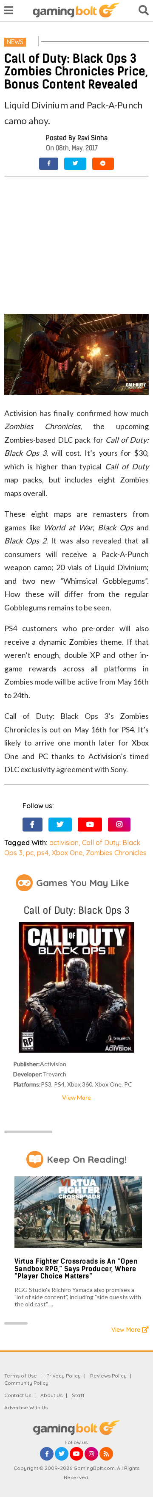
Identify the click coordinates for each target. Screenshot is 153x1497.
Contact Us (17, 1395)
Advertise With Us (26, 1407)
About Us (51, 1395)
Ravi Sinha (92, 138)
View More (76, 1097)
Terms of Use (20, 1375)
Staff (78, 1395)
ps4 (42, 852)
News (15, 42)
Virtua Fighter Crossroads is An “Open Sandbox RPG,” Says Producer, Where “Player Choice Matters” (76, 1268)
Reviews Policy (108, 1375)
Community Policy (26, 1383)
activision (64, 842)
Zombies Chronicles (116, 852)
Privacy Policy (63, 1375)
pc (30, 852)
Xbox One (67, 852)
